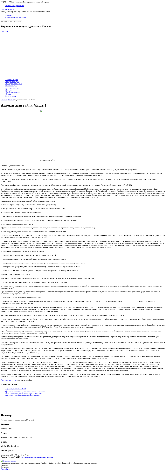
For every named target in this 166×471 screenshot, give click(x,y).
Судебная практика (12, 92)
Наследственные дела (13, 84)
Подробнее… (6, 469)
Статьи (8, 94)
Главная (8, 15)
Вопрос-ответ (10, 96)
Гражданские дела (12, 82)
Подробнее (5, 31)
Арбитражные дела (12, 88)
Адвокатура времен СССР (15, 389)
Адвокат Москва (7, 10)
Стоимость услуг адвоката (15, 17)
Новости (8, 90)
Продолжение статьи (9, 380)
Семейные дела (11, 86)
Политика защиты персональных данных (37, 457)
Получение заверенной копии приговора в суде (23, 393)
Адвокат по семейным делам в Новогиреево (22, 395)
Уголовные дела (11, 80)
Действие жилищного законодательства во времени (25, 391)
